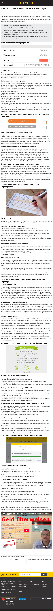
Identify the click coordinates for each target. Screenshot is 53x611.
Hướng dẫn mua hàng (23, 584)
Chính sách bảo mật (35, 590)
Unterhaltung (12, 556)
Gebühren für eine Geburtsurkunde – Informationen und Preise (18, 25)
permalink (22, 556)
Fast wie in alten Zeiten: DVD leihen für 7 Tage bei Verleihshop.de (18, 28)
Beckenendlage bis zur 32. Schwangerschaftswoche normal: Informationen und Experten (23, 30)
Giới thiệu (45, 584)
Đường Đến (45, 586)
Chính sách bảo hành (35, 588)
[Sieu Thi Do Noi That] (26, 3)
